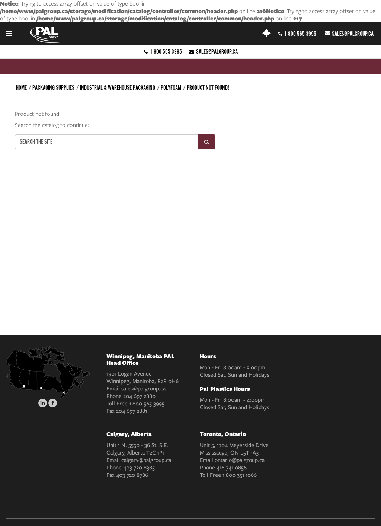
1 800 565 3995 (300, 34)
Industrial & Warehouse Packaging (117, 88)
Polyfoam (171, 88)
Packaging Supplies (53, 88)
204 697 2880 (139, 396)
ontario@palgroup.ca (240, 460)
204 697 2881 (131, 411)
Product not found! (208, 88)
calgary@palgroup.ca (146, 460)
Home (21, 88)
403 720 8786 (132, 475)
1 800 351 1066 (239, 475)
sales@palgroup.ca (353, 34)
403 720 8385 (139, 467)
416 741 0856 (232, 467)
